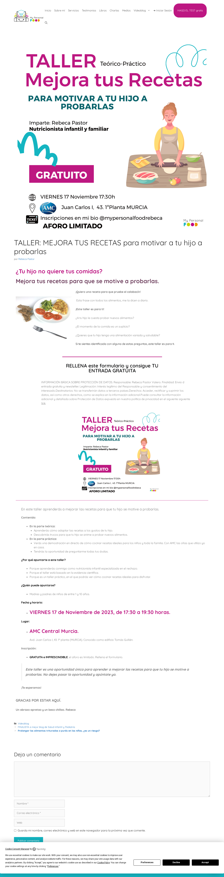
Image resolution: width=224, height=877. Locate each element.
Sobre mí (59, 10)
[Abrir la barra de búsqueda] (46, 23)
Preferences (147, 862)
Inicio (48, 10)
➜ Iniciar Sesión (162, 10)
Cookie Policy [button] (103, 862)
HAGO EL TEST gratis (190, 10)
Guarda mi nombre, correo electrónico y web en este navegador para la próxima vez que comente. (81, 830)
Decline (176, 862)
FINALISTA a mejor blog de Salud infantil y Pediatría (46, 726)
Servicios (73, 10)
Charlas (114, 10)
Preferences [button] (52, 866)
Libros (103, 10)
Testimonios (89, 10)
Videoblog (140, 10)
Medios (126, 10)
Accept (205, 862)
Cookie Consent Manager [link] (17, 849)
